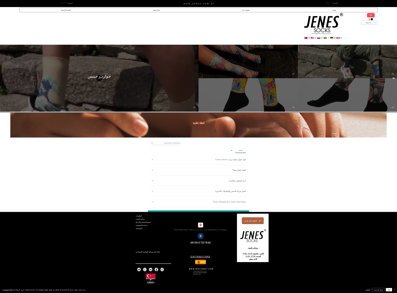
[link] (370, 19)
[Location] (200, 225)
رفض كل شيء (378, 290)
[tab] (240, 150)
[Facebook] (156, 269)
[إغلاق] (394, 289)
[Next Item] (393, 78)
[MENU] (371, 15)
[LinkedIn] (150, 269)
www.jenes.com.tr (199, 3)
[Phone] (200, 236)
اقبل (389, 290)
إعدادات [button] (368, 290)
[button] (194, 107)
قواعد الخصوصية (7, 290)
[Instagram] (162, 269)
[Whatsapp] (144, 269)
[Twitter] (139, 269)
